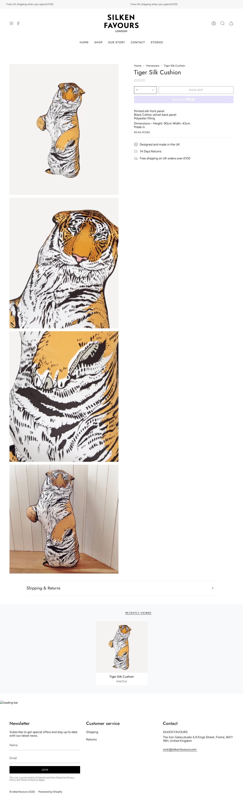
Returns (91, 739)
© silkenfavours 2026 (22, 791)
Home (137, 65)
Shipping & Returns (43, 588)
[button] (222, 23)
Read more (142, 132)
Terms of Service (29, 780)
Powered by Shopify (50, 791)
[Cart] (231, 23)
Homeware (152, 65)
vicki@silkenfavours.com (180, 749)
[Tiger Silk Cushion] (121, 647)
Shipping (92, 732)
